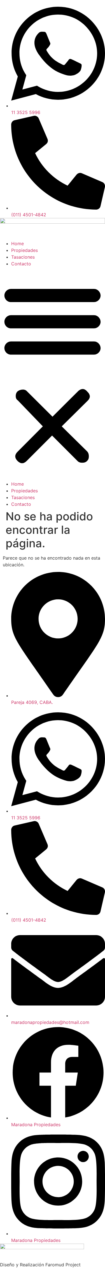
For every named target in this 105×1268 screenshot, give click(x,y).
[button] (52, 374)
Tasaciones (23, 257)
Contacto (21, 263)
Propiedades (24, 250)
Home (17, 243)
